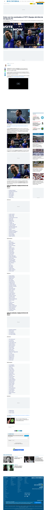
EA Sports (10, 427)
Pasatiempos (19, 489)
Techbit (8, 63)
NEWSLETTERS (29, 1)
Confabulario (5, 495)
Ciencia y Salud (6, 497)
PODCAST (25, 1)
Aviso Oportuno (20, 480)
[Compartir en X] (5, 69)
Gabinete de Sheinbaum (5, 484)
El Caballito (34, 127)
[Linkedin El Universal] (27, 496)
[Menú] (4, 1)
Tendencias (5, 496)
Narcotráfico (5, 489)
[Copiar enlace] (5, 74)
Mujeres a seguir (6, 480)
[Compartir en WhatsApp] (5, 71)
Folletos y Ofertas (20, 479)
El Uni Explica (6, 483)
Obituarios (19, 482)
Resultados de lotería (19, 491)
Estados (5, 488)
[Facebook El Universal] (26, 494)
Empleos (19, 481)
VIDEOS (23, 1)
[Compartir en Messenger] (5, 72)
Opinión (34, 114)
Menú (11, 480)
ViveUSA (19, 487)
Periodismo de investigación (6, 482)
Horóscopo (19, 490)
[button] (40, 3)
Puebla (25, 480)
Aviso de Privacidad (28, 503)
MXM (20, 1)
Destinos (12, 482)
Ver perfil (9, 65)
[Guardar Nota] (5, 75)
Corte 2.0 (5, 479)
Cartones (5, 491)
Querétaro (26, 482)
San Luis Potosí (27, 483)
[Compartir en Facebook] (5, 68)
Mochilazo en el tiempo (36, 121)
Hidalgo (26, 481)
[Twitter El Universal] (27, 494)
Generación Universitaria (19, 483)
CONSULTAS (32, 1)
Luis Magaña (35, 115)
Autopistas (12, 483)
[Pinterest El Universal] (26, 496)
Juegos (18, 488)
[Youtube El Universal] (29, 494)
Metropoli (5, 487)
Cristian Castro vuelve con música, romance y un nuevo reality (36, 118)
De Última (12, 481)
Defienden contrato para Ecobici (36, 129)
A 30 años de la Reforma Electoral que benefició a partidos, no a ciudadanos (37, 124)
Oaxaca (25, 479)
